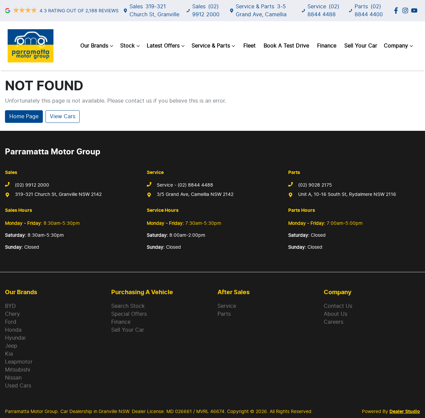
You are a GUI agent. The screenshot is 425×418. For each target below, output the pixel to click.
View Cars (62, 116)
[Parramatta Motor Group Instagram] (406, 10)
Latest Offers (163, 45)
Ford (10, 322)
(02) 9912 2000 (32, 185)
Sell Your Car (360, 45)
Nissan (13, 377)
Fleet (249, 45)
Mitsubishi (17, 370)
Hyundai (15, 338)
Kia (9, 354)
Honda (13, 330)
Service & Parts (211, 45)
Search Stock (128, 306)
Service (226, 306)
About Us (335, 314)
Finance (326, 45)
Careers (333, 322)
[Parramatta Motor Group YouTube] (415, 10)
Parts (224, 314)
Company (396, 45)
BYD (10, 306)
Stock (127, 45)
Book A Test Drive (286, 45)
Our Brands (94, 45)
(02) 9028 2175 (315, 185)
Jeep (11, 346)
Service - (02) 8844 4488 (185, 185)
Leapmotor (19, 362)
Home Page (24, 116)
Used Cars (18, 385)
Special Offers (129, 314)
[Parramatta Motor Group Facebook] (397, 10)
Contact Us (338, 306)
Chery (12, 314)
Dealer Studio (404, 411)
